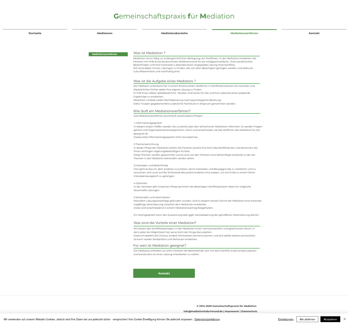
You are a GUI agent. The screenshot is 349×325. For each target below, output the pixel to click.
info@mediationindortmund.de (203, 311)
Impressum (232, 311)
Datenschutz (249, 311)
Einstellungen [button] (286, 319)
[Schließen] (344, 319)
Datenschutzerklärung (207, 319)
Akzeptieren (330, 319)
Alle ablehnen (307, 319)
